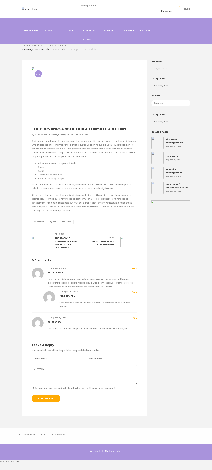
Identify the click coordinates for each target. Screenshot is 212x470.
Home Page (27, 49)
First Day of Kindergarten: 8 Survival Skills (174, 141)
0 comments (81, 135)
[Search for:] (170, 103)
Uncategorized (65, 135)
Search (130, 6)
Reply (134, 268)
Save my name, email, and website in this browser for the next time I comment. (75, 388)
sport (53, 222)
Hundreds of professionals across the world (177, 186)
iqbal (37, 135)
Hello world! (172, 156)
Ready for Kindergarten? (174, 171)
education (39, 222)
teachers (66, 222)
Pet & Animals (42, 49)
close (17, 461)
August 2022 (160, 68)
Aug (38, 74)
